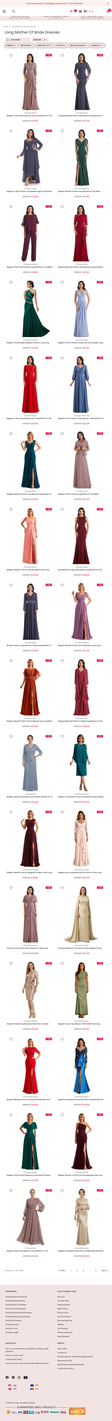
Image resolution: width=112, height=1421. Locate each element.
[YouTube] (25, 1377)
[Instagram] (19, 1377)
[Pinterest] (13, 1377)
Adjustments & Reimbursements (70, 1364)
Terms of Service (64, 1316)
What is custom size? (14, 1355)
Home (5, 26)
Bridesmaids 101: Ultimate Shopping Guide (75, 1356)
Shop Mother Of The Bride (16, 1305)
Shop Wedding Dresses (15, 1301)
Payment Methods (64, 1320)
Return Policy (62, 1308)
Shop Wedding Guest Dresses (18, 1316)
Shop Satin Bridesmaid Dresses (19, 1312)
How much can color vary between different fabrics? (27, 1363)
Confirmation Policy (14, 1359)
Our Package (62, 1328)
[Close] (107, 3)
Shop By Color (11, 1328)
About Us (61, 1297)
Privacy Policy (63, 1312)
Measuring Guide (64, 1360)
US (89, 11)
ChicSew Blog (63, 1301)
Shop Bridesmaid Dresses (16, 1297)
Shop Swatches (12, 1324)
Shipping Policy (63, 1305)
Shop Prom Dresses (13, 1320)
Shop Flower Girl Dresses (16, 1308)
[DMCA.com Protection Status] (77, 1411)
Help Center (62, 1349)
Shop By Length (12, 1332)
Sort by (37, 40)
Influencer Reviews (65, 1332)
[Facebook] (7, 1377)
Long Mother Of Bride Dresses (23, 26)
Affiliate (60, 1324)
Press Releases (63, 1336)
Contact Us (62, 1352)
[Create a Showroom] (80, 11)
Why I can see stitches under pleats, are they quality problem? (27, 1350)
